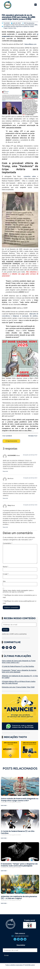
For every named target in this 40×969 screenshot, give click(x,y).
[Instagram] (3, 647)
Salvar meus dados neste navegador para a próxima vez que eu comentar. (18, 591)
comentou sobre (30, 176)
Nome (5, 566)
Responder (5, 471)
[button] (35, 5)
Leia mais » (4, 805)
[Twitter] (10, 647)
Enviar (5, 630)
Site (4, 581)
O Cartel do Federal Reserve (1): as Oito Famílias (18, 666)
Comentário (7, 543)
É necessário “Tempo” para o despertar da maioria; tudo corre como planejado (19, 671)
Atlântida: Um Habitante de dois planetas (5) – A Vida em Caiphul (19, 897)
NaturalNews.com (30, 44)
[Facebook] (7, 647)
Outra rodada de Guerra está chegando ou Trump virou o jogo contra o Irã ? (18, 661)
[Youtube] (14, 647)
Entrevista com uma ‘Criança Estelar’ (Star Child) (18, 687)
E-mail (5, 574)
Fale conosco (20, 933)
